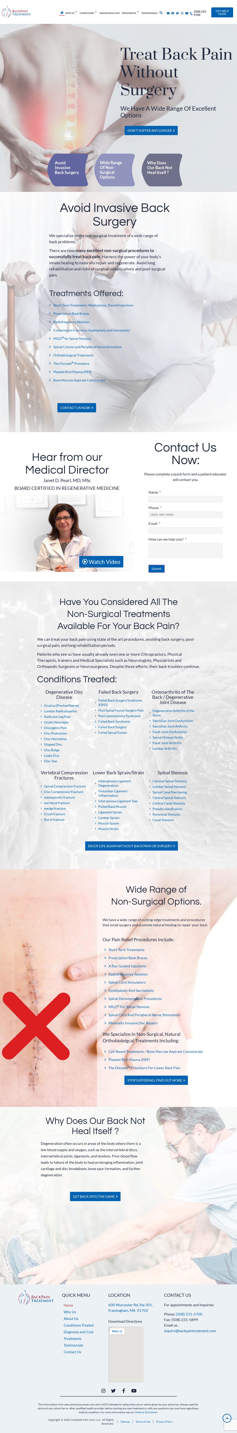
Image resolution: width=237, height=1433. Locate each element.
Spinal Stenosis (173, 772)
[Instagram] (182, 13)
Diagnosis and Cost (79, 1332)
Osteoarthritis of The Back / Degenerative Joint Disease (173, 697)
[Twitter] (177, 13)
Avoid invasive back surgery (67, 167)
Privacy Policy (164, 1421)
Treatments (72, 1338)
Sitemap (125, 1421)
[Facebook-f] (123, 1390)
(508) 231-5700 (189, 1314)
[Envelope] (168, 13)
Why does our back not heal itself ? (159, 167)
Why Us (70, 1312)
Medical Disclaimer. (146, 1412)
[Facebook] (173, 13)
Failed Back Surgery (118, 692)
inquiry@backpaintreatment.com (190, 1330)
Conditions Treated (79, 1325)
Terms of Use (143, 1421)
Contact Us (72, 1352)
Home (68, 1305)
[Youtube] (186, 13)
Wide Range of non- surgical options (111, 170)
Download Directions (125, 1321)
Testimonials (73, 1345)
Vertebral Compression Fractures (64, 775)
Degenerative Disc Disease (64, 694)
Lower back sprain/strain (118, 772)
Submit (156, 569)
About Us (71, 1318)
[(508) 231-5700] (191, 12)
